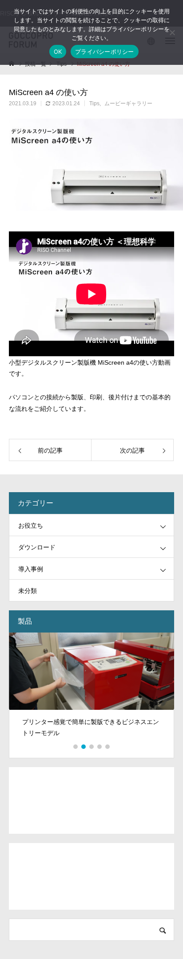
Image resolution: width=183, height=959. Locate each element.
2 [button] (84, 746)
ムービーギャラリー (128, 103)
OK (58, 51)
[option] (91, 688)
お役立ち (30, 525)
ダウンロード (37, 547)
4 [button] (100, 746)
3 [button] (92, 746)
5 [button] (108, 746)
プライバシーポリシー (104, 51)
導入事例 (30, 569)
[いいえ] (171, 32)
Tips (94, 103)
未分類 (27, 590)
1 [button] (76, 746)
